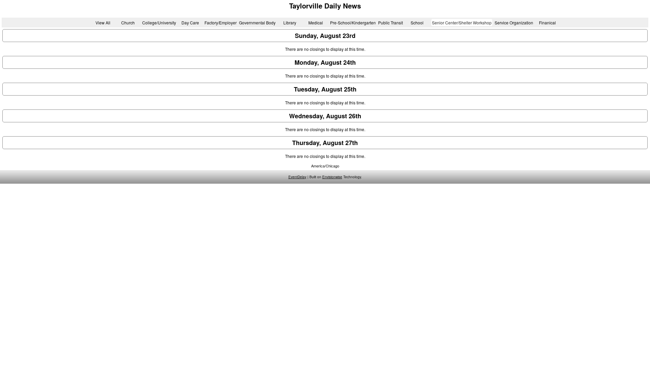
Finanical (547, 22)
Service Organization (514, 22)
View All (102, 22)
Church (128, 22)
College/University (159, 22)
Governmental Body (257, 22)
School (417, 22)
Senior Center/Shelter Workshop (462, 22)
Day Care (190, 22)
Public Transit (390, 22)
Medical (315, 22)
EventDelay (297, 177)
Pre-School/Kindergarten (353, 22)
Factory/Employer (220, 22)
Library (289, 22)
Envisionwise (332, 177)
